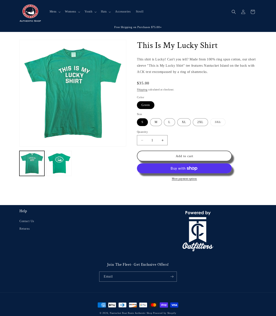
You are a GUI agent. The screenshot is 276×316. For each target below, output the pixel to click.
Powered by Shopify (164, 313)
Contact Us (26, 221)
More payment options (184, 178)
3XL (220, 123)
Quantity (142, 131)
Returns (24, 228)
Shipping (142, 89)
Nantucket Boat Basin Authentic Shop (131, 313)
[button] (54, 11)
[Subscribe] (172, 277)
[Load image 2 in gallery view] (59, 163)
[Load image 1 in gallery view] (31, 163)
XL (184, 122)
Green (145, 105)
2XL (200, 122)
